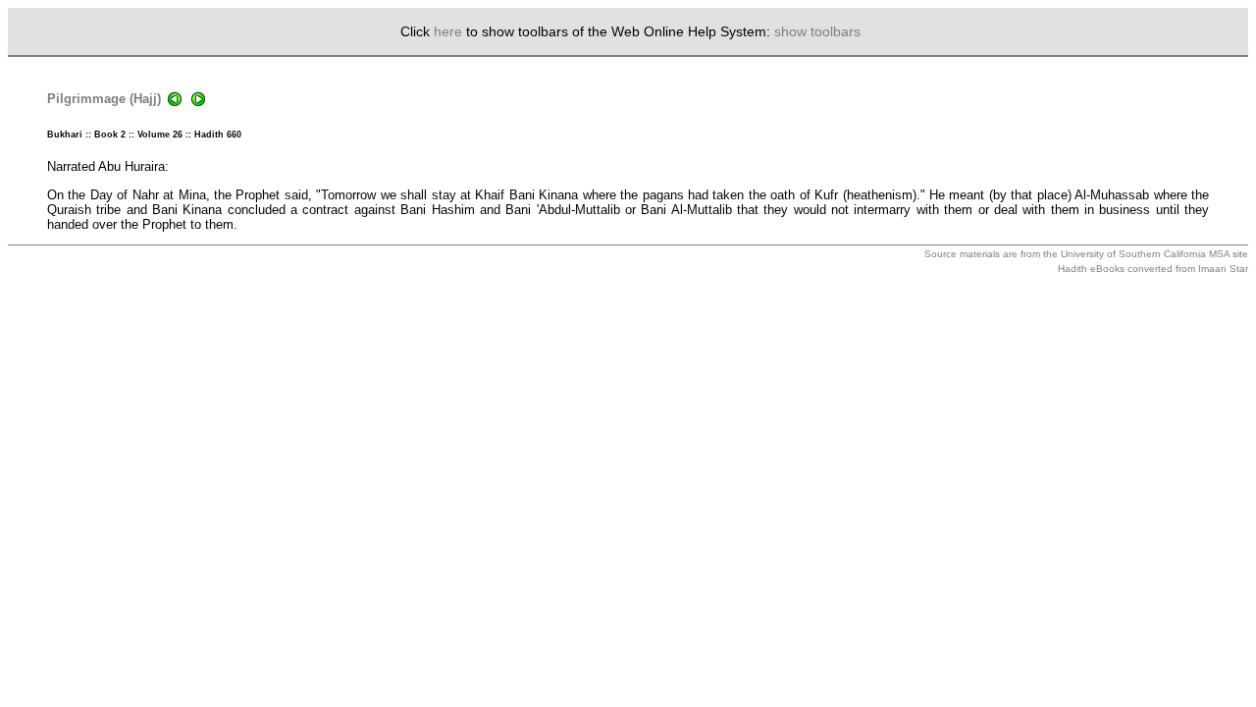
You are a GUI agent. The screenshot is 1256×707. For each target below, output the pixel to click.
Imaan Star (1223, 268)
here (448, 31)
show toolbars (817, 31)
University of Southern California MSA (1145, 253)
